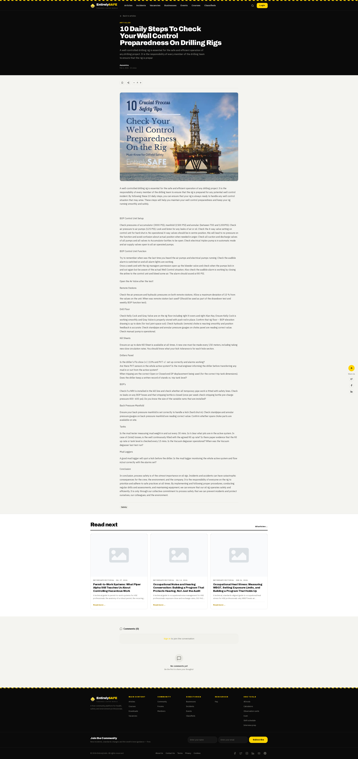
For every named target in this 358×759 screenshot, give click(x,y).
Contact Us (170, 753)
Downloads (133, 711)
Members (161, 711)
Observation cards (251, 711)
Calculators (248, 706)
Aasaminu (124, 65)
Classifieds (210, 5)
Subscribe (258, 740)
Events (184, 5)
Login (262, 5)
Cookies (197, 753)
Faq (216, 701)
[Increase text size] (140, 83)
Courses (196, 5)
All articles (261, 527)
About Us (159, 753)
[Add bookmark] (122, 83)
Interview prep (250, 725)
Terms (180, 753)
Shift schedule (250, 720)
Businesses (170, 5)
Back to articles (129, 16)
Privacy (188, 753)
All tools (247, 701)
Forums (160, 706)
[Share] (128, 83)
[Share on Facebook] (351, 385)
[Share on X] (351, 379)
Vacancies (155, 5)
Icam (246, 716)
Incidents (141, 5)
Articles (128, 5)
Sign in (167, 638)
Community (162, 701)
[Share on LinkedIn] (351, 391)
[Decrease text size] (134, 83)
